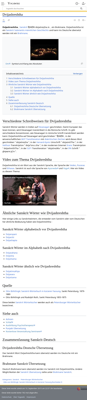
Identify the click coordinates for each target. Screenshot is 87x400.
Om (7, 63)
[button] (29, 190)
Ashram (9, 319)
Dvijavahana (11, 252)
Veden (73, 165)
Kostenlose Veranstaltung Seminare (23, 331)
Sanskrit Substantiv (15, 30)
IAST (23, 139)
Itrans (69, 145)
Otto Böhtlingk (13, 291)
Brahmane (23, 33)
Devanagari (44, 127)
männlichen (30, 30)
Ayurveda (52, 168)
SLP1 (29, 148)
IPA (69, 148)
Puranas (81, 165)
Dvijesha (10, 255)
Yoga (65, 168)
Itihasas (10, 168)
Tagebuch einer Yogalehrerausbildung (18, 177)
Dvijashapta (11, 240)
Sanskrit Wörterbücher (26, 302)
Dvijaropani (11, 234)
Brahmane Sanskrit (62, 372)
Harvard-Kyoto (43, 142)
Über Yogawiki (19, 397)
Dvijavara (10, 274)
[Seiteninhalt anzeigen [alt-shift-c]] (3, 20)
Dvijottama (11, 258)
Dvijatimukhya (13, 271)
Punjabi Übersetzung (16, 328)
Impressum (31, 397)
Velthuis (6, 145)
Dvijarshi (10, 237)
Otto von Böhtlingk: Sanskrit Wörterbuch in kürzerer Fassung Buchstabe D (32, 382)
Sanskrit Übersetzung (31, 372)
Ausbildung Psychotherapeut (20, 325)
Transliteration (33, 139)
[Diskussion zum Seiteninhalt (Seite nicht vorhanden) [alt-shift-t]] (9, 20)
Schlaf (9, 322)
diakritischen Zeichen (55, 139)
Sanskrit (23, 27)
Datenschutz (7, 397)
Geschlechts (43, 30)
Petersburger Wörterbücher (67, 302)
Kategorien (6, 379)
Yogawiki (14, 3)
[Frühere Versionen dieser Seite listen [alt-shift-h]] (79, 20)
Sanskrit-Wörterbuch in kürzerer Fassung (41, 291)
